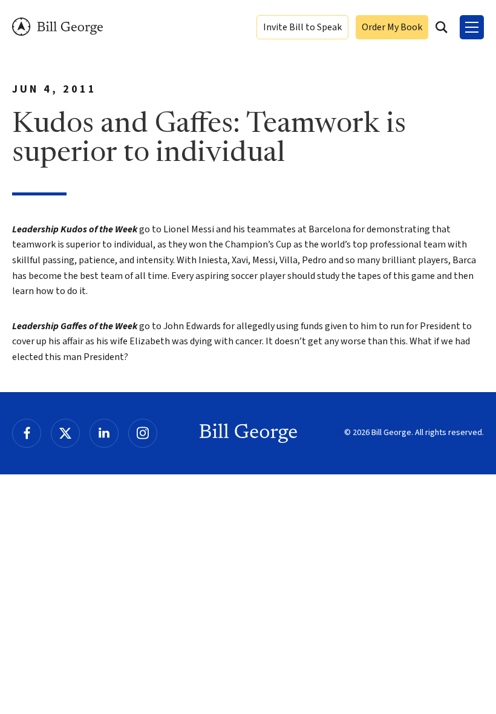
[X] (65, 433)
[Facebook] (26, 433)
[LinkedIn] (104, 433)
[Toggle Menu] (472, 27)
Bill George (57, 27)
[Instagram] (142, 433)
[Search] (442, 27)
